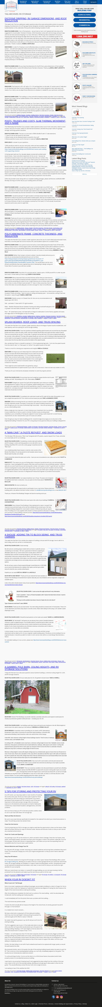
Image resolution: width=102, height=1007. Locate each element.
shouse (40, 230)
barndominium (8, 230)
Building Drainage (21, 115)
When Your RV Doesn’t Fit (20, 879)
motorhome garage (39, 117)
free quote (51, 530)
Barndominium (48, 116)
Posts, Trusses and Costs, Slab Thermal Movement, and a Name (35, 122)
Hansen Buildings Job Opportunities (64, 1004)
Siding (56, 662)
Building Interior (35, 115)
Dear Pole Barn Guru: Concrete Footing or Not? (83, 121)
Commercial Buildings (47, 2)
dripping (32, 117)
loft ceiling (52, 786)
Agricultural (84, 15)
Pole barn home (8, 531)
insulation (39, 318)
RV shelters (50, 874)
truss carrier (52, 662)
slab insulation (22, 230)
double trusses (14, 427)
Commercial (84, 25)
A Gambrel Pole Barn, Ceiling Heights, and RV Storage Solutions (32, 668)
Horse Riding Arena (23, 116)
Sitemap (85, 1004)
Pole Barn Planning (33, 116)
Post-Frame (15, 230)
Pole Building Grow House (50, 317)
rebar (35, 318)
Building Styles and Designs (50, 661)
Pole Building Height (31, 972)
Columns (38, 316)
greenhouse (7, 318)
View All (84, 174)
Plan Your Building (67, 2)
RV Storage (41, 116)
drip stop (18, 117)
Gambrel (19, 786)
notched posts (62, 662)
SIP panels (40, 530)
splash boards (27, 427)
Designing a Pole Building (20, 972)
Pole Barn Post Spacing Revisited (80, 133)
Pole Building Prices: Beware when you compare (83, 141)
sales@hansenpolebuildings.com (64, 988)
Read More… (8, 993)
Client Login (85, 2)
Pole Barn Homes (9, 317)
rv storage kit (57, 874)
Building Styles (57, 2)
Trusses (34, 229)
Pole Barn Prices (43, 1004)
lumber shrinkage (48, 427)
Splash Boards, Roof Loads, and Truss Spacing (32, 321)
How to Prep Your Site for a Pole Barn (81, 170)
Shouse (27, 228)
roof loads (40, 427)
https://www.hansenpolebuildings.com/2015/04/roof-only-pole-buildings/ (23, 777)
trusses (36, 230)
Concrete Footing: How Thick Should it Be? (82, 129)
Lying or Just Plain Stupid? (78, 144)
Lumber (30, 426)
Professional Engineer (22, 426)
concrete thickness (15, 318)
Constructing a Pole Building (11, 116)
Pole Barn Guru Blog (89, 53)
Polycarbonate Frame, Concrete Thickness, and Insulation (33, 235)
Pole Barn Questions (44, 115)
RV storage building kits (11, 861)
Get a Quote (77, 2)
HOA (12, 972)
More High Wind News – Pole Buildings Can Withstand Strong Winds (82, 149)
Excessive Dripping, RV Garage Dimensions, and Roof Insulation (36, 19)
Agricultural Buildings (35, 2)
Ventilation (54, 116)
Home (6, 11)
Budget (52, 115)
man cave (45, 530)
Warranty (51, 1004)
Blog (23, 1004)
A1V (22, 117)
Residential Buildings (23, 2)
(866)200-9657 (62, 490)
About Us (27, 1004)
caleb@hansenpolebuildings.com (45, 490)
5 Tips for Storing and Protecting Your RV (30, 791)
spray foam (26, 117)
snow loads (63, 530)
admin (54, 318)
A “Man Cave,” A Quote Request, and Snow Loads (33, 432)
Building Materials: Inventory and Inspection (82, 166)
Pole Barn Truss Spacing (78, 117)
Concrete (39, 229)
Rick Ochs (63, 117)
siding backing (34, 662)
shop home (45, 662)
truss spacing (34, 427)
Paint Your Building (89, 96)
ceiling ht (47, 786)
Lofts (32, 786)
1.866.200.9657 (84, 36)
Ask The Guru (87, 63)
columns (54, 229)
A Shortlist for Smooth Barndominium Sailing (83, 125)
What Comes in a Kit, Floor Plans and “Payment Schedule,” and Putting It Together (83, 162)
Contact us (17, 1004)
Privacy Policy (77, 1004)
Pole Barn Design (58, 115)
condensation (12, 117)
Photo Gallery (87, 85)
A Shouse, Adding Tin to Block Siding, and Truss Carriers (33, 535)
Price (88, 42)
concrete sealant (30, 230)
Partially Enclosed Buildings (78, 160)
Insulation (28, 115)
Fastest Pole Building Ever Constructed (81, 154)
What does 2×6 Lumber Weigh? (79, 137)
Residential (84, 20)
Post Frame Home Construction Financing (82, 165)
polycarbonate (24, 318)
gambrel (63, 786)
